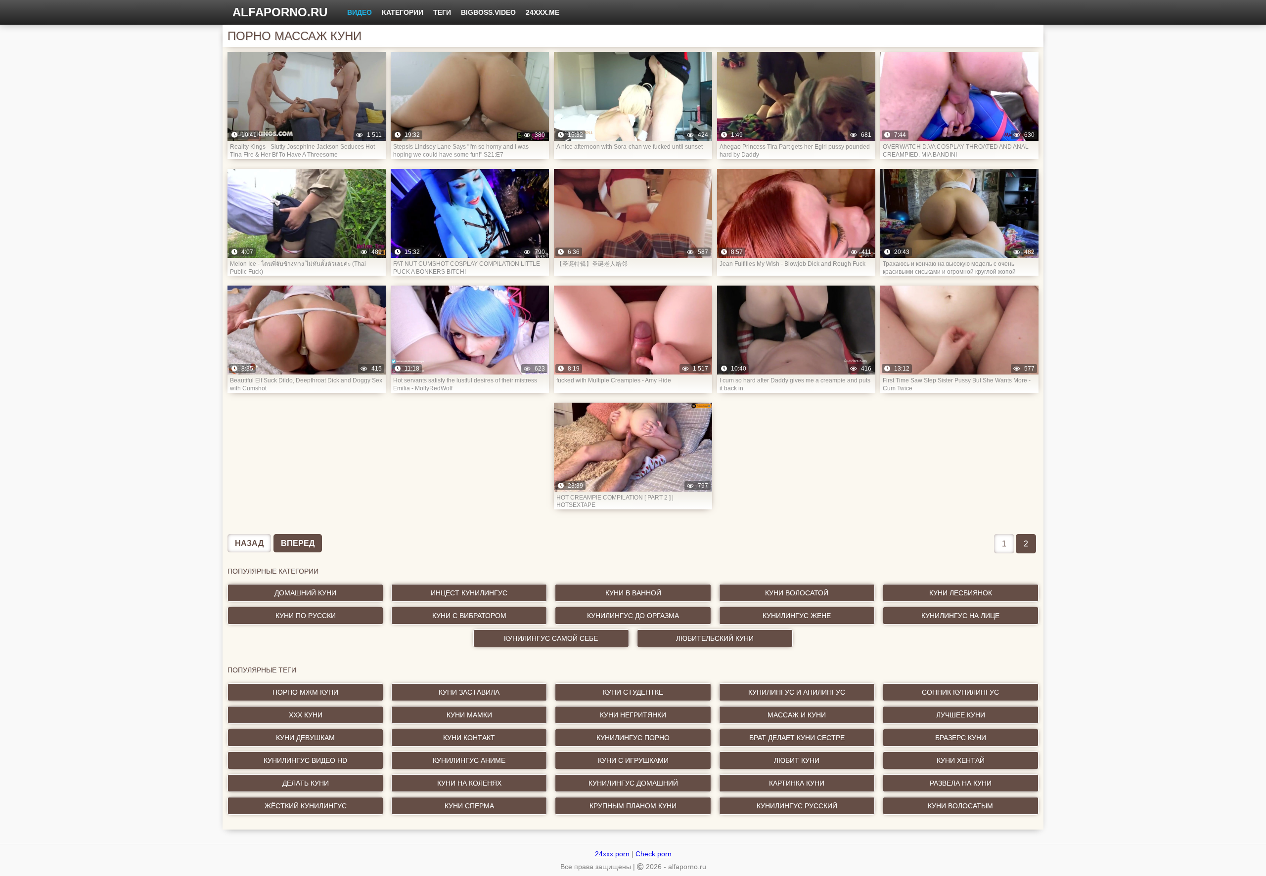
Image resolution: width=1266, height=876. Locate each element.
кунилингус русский (797, 806)
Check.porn (653, 854)
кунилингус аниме (469, 760)
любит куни (796, 760)
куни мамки (469, 715)
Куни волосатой (796, 593)
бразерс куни (960, 738)
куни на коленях (469, 783)
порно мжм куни (305, 692)
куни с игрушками (633, 760)
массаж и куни (797, 715)
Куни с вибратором (469, 616)
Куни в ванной (633, 593)
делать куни (305, 783)
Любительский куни (715, 638)
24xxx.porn (612, 854)
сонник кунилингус (960, 692)
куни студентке (633, 692)
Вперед (298, 543)
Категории (402, 12)
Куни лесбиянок (960, 593)
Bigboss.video (488, 12)
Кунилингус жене (797, 616)
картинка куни (796, 783)
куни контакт (469, 738)
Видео (359, 12)
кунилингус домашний (633, 783)
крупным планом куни (633, 806)
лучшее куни (960, 715)
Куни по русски (305, 616)
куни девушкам (305, 738)
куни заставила (469, 692)
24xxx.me (542, 12)
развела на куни (961, 783)
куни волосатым (960, 806)
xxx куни (305, 715)
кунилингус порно (633, 738)
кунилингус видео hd (305, 760)
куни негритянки (633, 715)
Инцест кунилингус (469, 593)
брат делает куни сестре (797, 738)
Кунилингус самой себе (551, 638)
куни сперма (469, 806)
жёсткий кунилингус (306, 806)
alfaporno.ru (279, 12)
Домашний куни (305, 593)
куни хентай (961, 760)
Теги (442, 12)
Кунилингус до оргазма (633, 616)
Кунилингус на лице (960, 616)
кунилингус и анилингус (796, 692)
